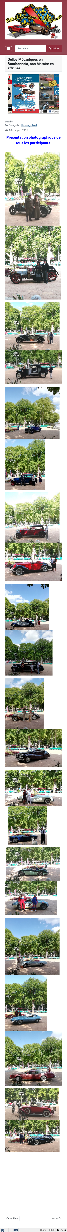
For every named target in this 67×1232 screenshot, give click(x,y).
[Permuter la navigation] (8, 48)
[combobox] (30, 48)
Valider (55, 48)
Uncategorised (29, 125)
